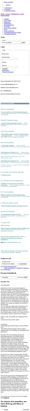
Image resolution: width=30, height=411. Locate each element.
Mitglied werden (6, 97)
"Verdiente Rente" (6, 175)
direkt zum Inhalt (8, 2)
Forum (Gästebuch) (9, 31)
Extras (5, 29)
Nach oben (26, 409)
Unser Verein (7, 20)
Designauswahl (6, 264)
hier (5, 242)
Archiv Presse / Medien (10, 28)
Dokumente (7, 22)
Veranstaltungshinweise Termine (12, 32)
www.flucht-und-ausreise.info (8, 266)
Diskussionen (7, 23)
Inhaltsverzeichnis (9, 10)
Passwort (4, 65)
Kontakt (7, 9)
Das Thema (7, 26)
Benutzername (6, 57)
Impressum (8, 7)
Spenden (4, 78)
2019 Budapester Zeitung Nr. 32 (10, 152)
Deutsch (8, 5)
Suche (3, 42)
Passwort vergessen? (8, 72)
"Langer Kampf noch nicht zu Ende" (11, 123)
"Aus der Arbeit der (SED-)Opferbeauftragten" (14, 112)
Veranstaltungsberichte (10, 34)
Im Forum (20, 277)
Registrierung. (5, 70)
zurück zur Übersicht (9, 268)
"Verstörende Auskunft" (8, 145)
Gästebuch (19, 268)
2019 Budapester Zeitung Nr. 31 (10, 161)
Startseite (6, 19)
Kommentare (7, 269)
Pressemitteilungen (9, 25)
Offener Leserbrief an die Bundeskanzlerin (13, 195)
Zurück (6, 409)
